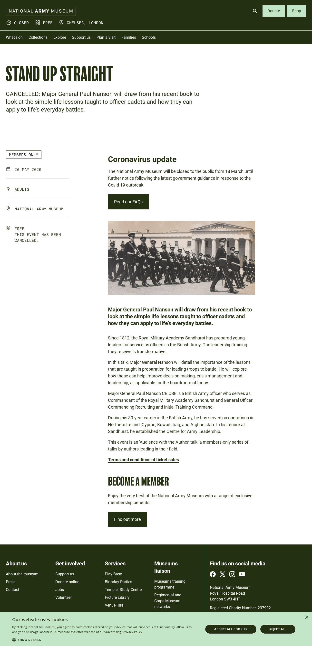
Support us (64, 574)
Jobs (59, 589)
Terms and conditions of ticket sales (143, 459)
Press (10, 582)
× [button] (306, 617)
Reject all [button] (277, 629)
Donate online (67, 582)
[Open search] (255, 11)
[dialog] (156, 629)
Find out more (127, 519)
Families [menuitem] (128, 37)
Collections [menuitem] (38, 37)
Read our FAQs (128, 201)
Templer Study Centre (123, 589)
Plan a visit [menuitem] (106, 37)
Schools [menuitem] (149, 37)
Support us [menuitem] (81, 37)
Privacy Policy (132, 632)
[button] (105, 639)
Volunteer (63, 597)
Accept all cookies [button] (230, 629)
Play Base (113, 574)
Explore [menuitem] (59, 37)
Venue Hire (114, 605)
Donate (273, 11)
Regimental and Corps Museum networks (167, 601)
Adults (22, 189)
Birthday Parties (118, 582)
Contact (12, 589)
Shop (296, 11)
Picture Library (117, 597)
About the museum (22, 574)
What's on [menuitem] (14, 37)
